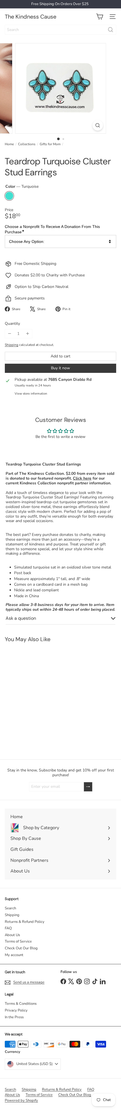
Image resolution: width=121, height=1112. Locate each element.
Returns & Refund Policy (24, 921)
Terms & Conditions (21, 1003)
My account (14, 954)
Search (10, 908)
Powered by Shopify (21, 1100)
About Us (12, 935)
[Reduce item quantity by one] (9, 333)
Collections (26, 144)
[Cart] (99, 16)
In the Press (14, 1017)
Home (9, 144)
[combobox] (60, 30)
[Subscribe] (88, 786)
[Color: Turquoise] (8, 721)
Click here (82, 478)
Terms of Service (18, 941)
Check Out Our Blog (21, 948)
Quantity (12, 323)
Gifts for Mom (50, 144)
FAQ (8, 928)
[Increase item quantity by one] (27, 333)
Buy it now (60, 368)
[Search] (110, 30)
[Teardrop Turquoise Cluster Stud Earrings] (35, 697)
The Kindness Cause (30, 16)
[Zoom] (97, 125)
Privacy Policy (16, 1010)
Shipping (11, 345)
